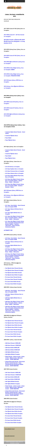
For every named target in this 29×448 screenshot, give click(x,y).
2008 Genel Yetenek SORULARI (13, 343)
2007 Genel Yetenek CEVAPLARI (13, 374)
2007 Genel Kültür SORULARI (12, 377)
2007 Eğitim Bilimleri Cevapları (12, 383)
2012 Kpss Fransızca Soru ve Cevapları (14, 171)
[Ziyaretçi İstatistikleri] (5, 445)
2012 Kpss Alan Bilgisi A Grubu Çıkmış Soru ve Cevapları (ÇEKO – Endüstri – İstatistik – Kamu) (14, 186)
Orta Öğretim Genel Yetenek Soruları (14, 268)
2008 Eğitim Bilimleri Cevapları (12, 354)
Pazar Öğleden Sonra (10, 140)
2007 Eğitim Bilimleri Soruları (12, 381)
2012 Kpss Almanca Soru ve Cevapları (14, 173)
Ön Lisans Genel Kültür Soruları (13, 281)
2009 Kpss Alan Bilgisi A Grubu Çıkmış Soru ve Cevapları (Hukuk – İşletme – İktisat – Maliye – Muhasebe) (14, 303)
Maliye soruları (13, 358)
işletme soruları (17, 356)
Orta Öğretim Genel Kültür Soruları (13, 272)
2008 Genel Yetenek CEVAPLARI (13, 345)
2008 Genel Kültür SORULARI (12, 347)
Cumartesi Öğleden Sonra (11, 135)
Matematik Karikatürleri (9, 436)
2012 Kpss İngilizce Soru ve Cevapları (14, 169)
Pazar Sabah (8, 137)
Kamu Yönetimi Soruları (13, 363)
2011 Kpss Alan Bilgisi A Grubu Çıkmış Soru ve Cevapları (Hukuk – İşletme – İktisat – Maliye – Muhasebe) (14, 218)
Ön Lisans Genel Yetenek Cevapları (13, 279)
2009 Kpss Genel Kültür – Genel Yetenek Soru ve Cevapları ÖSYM (15, 291)
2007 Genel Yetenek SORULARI (12, 372)
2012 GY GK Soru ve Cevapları (12, 166)
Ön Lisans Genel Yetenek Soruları (13, 277)
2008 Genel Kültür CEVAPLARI (12, 349)
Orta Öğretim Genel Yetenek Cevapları (14, 270)
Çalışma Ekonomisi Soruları (11, 361)
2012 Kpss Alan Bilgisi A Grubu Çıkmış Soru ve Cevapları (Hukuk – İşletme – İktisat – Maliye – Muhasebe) (14, 180)
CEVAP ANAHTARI (14, 359)
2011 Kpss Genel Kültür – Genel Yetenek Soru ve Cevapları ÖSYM (15, 206)
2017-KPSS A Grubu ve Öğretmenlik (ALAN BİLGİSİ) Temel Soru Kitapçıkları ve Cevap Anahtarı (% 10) (14, 41)
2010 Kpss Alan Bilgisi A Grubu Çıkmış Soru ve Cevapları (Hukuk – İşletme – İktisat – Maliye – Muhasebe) (14, 250)
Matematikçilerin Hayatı (9, 429)
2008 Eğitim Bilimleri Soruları (12, 352)
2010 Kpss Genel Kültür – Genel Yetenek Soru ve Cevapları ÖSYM (15, 238)
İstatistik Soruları (14, 363)
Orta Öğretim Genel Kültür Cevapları (14, 275)
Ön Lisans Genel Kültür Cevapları (13, 283)
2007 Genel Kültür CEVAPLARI (12, 379)
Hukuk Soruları (8, 356)
